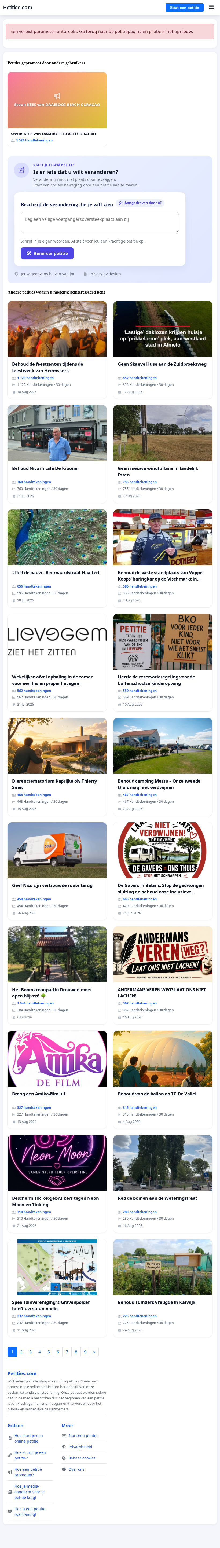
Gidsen (16, 1425)
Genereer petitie (51, 253)
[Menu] (211, 7)
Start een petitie (184, 7)
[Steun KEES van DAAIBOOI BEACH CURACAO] (57, 109)
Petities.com (17, 7)
